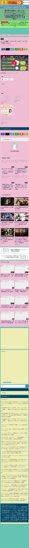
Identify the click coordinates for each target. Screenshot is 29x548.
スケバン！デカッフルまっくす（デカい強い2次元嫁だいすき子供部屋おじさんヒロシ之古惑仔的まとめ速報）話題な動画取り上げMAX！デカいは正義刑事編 (14, 477)
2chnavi (3, 351)
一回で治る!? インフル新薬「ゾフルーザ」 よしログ (20, 97)
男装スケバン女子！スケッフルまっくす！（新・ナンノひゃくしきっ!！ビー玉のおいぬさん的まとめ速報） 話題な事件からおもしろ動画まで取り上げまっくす (14, 443)
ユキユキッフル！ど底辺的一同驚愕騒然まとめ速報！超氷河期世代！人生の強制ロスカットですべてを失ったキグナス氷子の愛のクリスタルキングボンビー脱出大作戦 (14, 495)
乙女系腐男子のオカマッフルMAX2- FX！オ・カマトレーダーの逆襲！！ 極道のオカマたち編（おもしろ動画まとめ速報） (14, 409)
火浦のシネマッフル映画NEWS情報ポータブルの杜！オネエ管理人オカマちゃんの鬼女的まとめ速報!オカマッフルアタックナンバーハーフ (14, 461)
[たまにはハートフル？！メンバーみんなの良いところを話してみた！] (6, 110)
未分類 (2, 38)
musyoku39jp (14, 151)
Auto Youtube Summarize (13, 72)
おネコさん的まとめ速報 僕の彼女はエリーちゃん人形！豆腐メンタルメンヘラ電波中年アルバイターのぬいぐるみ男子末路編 (14, 403)
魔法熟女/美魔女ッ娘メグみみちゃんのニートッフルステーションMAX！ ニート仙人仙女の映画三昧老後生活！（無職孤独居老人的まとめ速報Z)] (14, 415)
